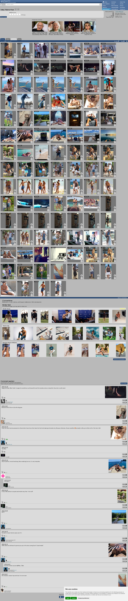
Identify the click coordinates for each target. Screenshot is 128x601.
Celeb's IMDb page (119, 11)
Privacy (121, 5)
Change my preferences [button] (83, 598)
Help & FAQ (122, 2)
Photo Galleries (106, 4)
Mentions (105, 7)
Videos (104, 5)
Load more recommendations (119, 359)
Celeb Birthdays (114, 7)
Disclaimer (122, 7)
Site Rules (113, 2)
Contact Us (122, 9)
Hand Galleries (114, 9)
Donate (121, 4)
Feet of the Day (114, 5)
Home (105, 2)
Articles (113, 4)
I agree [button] (67, 598)
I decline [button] (74, 598)
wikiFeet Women (106, 9)
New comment (124, 383)
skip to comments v (122, 297)
